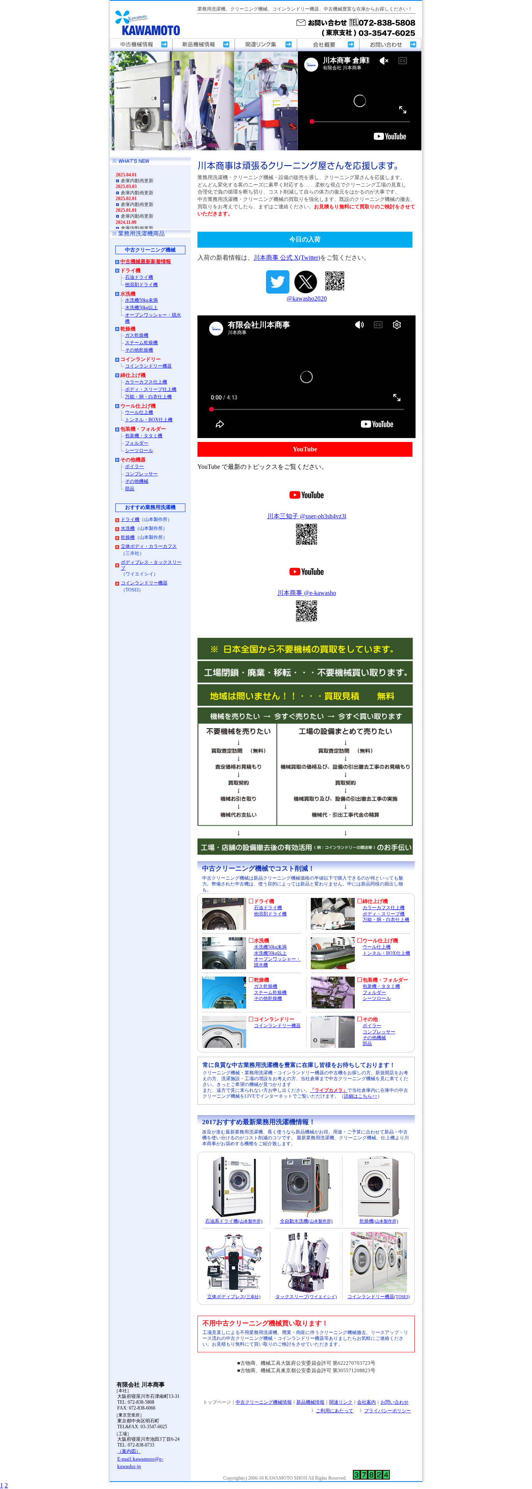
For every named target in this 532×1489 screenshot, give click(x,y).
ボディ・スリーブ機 (384, 914)
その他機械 (374, 1037)
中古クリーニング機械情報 (264, 1402)
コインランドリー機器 (277, 1025)
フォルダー (374, 992)
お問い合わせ (395, 1402)
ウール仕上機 (377, 947)
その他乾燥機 (268, 998)
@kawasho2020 (307, 298)
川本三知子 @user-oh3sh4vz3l (306, 516)
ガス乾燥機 (265, 986)
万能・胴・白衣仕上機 (386, 919)
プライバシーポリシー (387, 1410)
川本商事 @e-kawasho (306, 593)
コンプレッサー (379, 1032)
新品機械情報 (310, 1402)
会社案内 (366, 1402)
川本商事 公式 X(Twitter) (287, 257)
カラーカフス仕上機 (384, 907)
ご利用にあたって (334, 1410)
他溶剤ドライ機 (270, 914)
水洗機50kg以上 (270, 953)
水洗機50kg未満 (270, 947)
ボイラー (372, 1025)
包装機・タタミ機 (381, 986)
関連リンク (340, 1402)
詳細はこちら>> (360, 1096)
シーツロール (377, 998)
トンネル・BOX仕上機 (386, 953)
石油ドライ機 (268, 907)
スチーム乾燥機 (270, 992)
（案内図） (129, 1451)
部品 (367, 1043)
